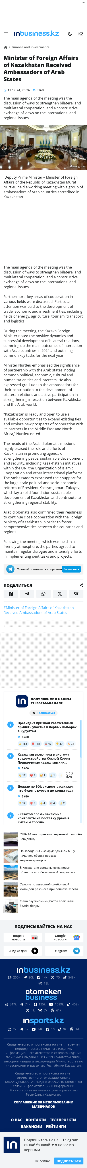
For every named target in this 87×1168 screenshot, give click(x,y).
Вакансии (31, 1126)
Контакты (36, 1119)
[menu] (6, 34)
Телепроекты (63, 1119)
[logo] (38, 34)
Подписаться (69, 1161)
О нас (16, 1119)
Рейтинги (56, 1126)
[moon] (70, 34)
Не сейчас (42, 1161)
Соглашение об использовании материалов (43, 1104)
